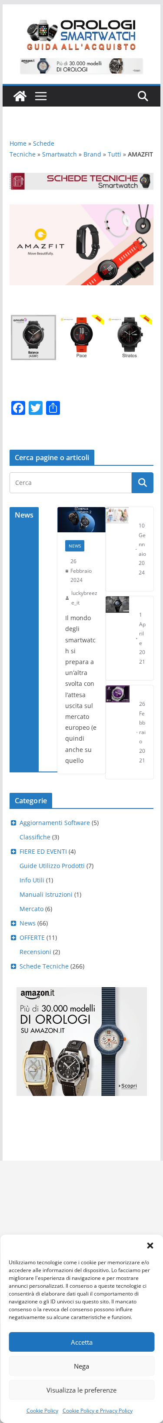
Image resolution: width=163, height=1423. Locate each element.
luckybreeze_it (84, 597)
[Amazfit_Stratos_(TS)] (129, 321)
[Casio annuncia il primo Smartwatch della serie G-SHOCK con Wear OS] (118, 638)
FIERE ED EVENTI (43, 851)
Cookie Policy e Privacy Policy (98, 1410)
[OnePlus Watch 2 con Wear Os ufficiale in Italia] (81, 519)
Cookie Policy (42, 1410)
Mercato (31, 909)
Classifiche (35, 837)
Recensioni (35, 952)
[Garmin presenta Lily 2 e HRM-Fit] (117, 549)
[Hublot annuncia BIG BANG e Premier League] (118, 732)
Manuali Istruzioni (46, 894)
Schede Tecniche (44, 966)
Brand (92, 154)
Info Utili (32, 880)
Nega (81, 1366)
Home (18, 143)
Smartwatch (59, 154)
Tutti (114, 154)
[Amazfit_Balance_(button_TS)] (33, 321)
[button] (150, 1245)
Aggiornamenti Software (55, 822)
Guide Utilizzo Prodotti (52, 866)
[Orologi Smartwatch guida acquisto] (20, 96)
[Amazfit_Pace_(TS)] (81, 321)
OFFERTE (32, 937)
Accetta (82, 1342)
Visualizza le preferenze (81, 1390)
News (75, 546)
